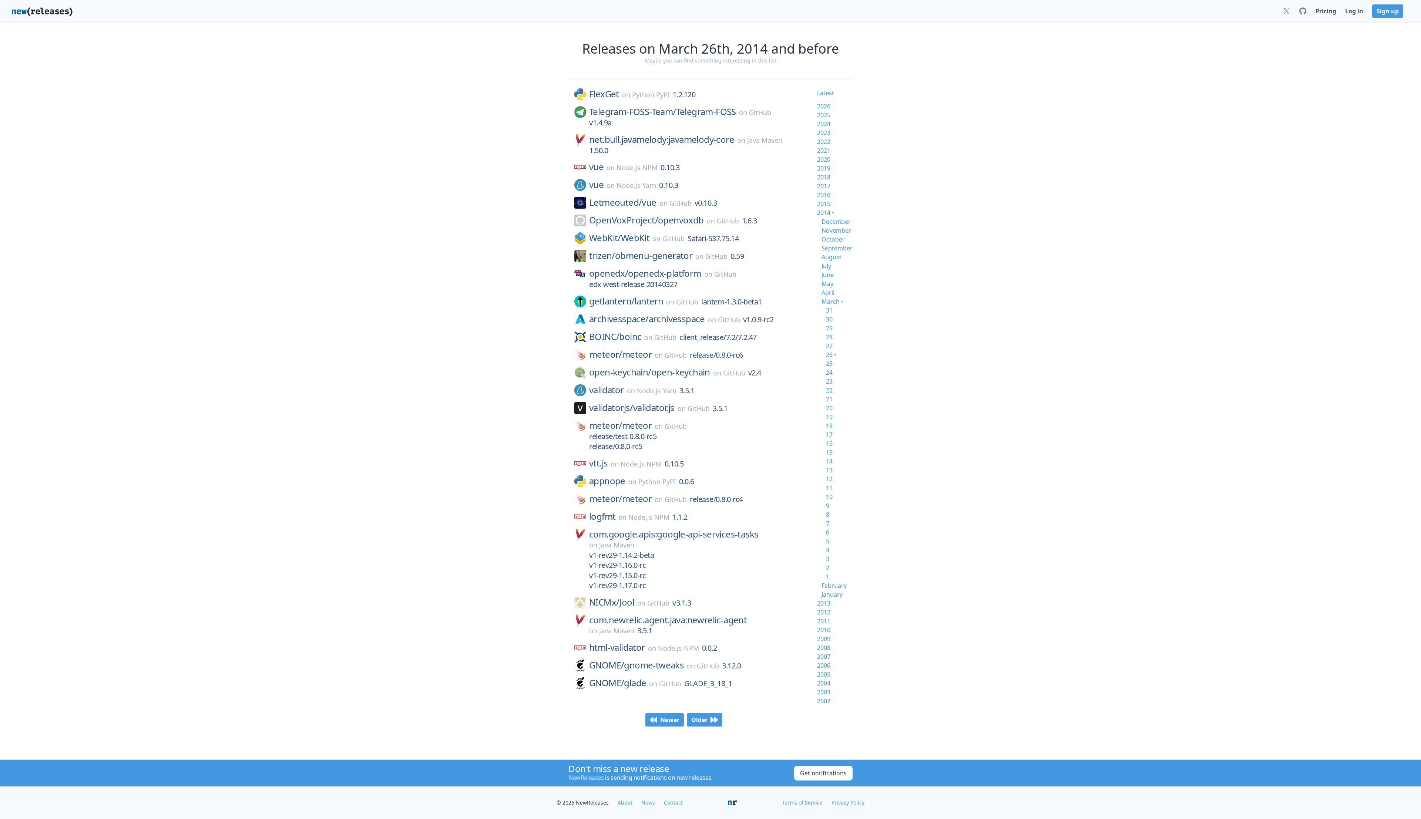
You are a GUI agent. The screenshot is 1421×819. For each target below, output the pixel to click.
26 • (831, 355)
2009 (823, 639)
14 (829, 461)
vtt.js (598, 463)
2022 (823, 142)
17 (829, 435)
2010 (823, 630)
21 (829, 399)
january (832, 594)
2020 (823, 159)
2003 (823, 692)
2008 (823, 648)
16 (829, 443)
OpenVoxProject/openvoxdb (646, 220)
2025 (823, 115)
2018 (823, 177)
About (625, 802)
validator (606, 389)
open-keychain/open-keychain (649, 372)
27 (829, 346)
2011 (823, 621)
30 (829, 319)
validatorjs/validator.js (632, 407)
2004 (823, 683)
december (836, 222)
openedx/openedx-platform (645, 273)
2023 (823, 133)
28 (829, 337)
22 (829, 390)
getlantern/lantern (626, 301)
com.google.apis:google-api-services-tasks (673, 534)
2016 (823, 195)
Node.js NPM (637, 167)
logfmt (602, 516)
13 (829, 470)
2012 (823, 612)
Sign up (1388, 11)
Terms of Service (802, 802)
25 (829, 364)
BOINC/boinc (615, 336)
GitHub (760, 112)
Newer (669, 720)
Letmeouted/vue (622, 202)
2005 (823, 674)
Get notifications (823, 773)
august (831, 257)
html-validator (617, 647)
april (828, 293)
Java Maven (764, 140)
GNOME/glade (617, 682)
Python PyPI (651, 94)
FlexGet (604, 94)
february (834, 586)
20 (829, 408)
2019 (823, 168)
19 (829, 417)
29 (829, 328)
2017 (823, 186)
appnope (607, 480)
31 (829, 310)
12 (829, 479)
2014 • (825, 213)
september (837, 248)
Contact (673, 802)
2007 (823, 657)
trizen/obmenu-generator (640, 255)
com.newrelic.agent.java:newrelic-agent (668, 620)
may (827, 284)
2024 (823, 124)
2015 (823, 204)
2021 (823, 150)
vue (596, 166)
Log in (1354, 11)
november (836, 230)
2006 (823, 665)
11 (829, 488)
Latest (825, 93)
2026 (823, 106)
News (648, 802)
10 (829, 497)
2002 (823, 701)
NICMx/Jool (611, 602)
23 (829, 381)
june (828, 275)
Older (699, 720)
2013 (823, 603)
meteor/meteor (620, 354)
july (826, 266)
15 (829, 452)
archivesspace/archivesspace (647, 318)
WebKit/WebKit (619, 237)
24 (829, 372)
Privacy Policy (848, 802)
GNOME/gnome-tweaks (636, 665)
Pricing (1326, 11)
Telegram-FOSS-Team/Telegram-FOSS (662, 111)
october (833, 239)
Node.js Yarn (636, 185)
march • (832, 301)
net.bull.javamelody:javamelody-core (661, 139)
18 (829, 426)
